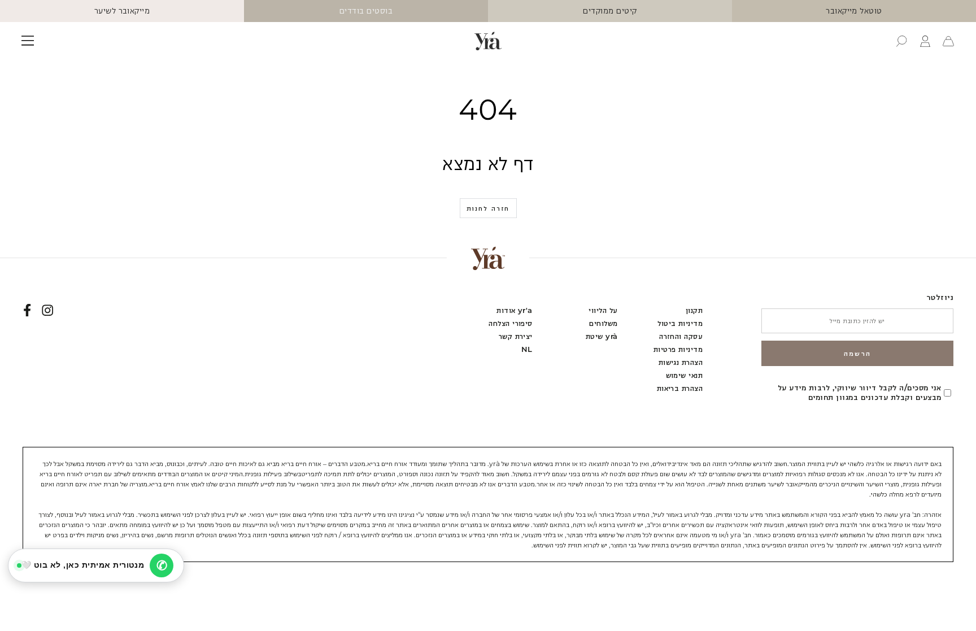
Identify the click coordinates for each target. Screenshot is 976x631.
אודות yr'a (514, 310)
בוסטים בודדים (366, 11)
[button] (901, 41)
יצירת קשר (516, 336)
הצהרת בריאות (680, 388)
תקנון (694, 310)
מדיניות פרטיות (678, 349)
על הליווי (603, 310)
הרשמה (858, 353)
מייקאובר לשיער (122, 11)
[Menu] (28, 41)
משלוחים (603, 323)
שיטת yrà (602, 336)
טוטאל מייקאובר (854, 11)
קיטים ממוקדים (610, 11)
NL (527, 349)
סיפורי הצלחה (511, 323)
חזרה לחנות (488, 208)
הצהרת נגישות (681, 362)
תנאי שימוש (684, 375)
